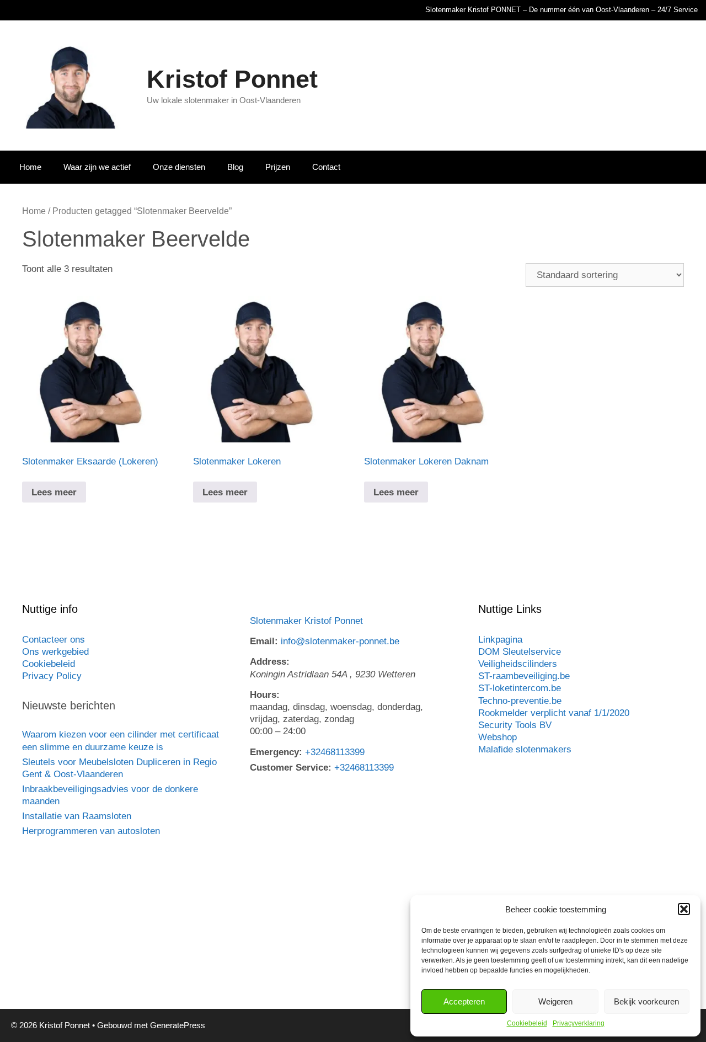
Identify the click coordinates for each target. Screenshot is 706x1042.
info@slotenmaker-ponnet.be (340, 641)
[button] (683, 909)
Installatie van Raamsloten (76, 816)
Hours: (265, 695)
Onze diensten (179, 167)
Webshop (497, 737)
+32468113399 (335, 752)
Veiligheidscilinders (517, 664)
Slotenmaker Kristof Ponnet (306, 621)
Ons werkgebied (55, 651)
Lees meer (54, 492)
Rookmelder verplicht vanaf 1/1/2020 (553, 713)
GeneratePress (177, 1025)
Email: (264, 641)
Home (30, 167)
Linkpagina (500, 639)
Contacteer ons (53, 639)
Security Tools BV (515, 725)
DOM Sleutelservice (519, 651)
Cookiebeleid (527, 1023)
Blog (235, 167)
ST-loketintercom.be (519, 688)
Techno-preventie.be (519, 701)
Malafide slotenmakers (524, 749)
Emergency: (276, 752)
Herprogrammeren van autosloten (91, 831)
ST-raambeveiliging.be (524, 676)
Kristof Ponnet (232, 79)
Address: (270, 661)
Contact (326, 167)
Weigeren (555, 1001)
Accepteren (464, 1001)
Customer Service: (290, 767)
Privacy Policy (52, 676)
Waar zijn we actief (97, 167)
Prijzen (277, 167)
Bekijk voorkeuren (646, 1001)
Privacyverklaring (579, 1023)
